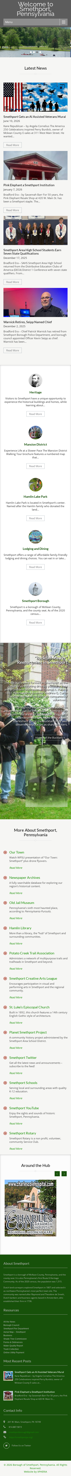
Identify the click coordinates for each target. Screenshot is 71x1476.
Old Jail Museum (21, 903)
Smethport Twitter (23, 1057)
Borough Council (11, 1325)
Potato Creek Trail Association (31, 953)
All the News (9, 1322)
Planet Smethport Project (28, 1032)
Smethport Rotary (22, 1133)
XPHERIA (42, 1471)
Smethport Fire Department (16, 1328)
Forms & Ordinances (13, 1342)
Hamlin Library (20, 928)
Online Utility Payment (13, 1352)
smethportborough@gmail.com (24, 1432)
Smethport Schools (23, 1083)
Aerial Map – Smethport (14, 1332)
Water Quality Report (13, 1346)
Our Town (16, 852)
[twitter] (6, 1446)
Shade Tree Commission (15, 1339)
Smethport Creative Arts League (33, 978)
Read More (12, 145)
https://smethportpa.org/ (21, 1437)
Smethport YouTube (24, 1108)
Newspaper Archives (24, 877)
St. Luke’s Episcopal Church (29, 1007)
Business (7, 1335)
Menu (9, 22)
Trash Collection (11, 1349)
